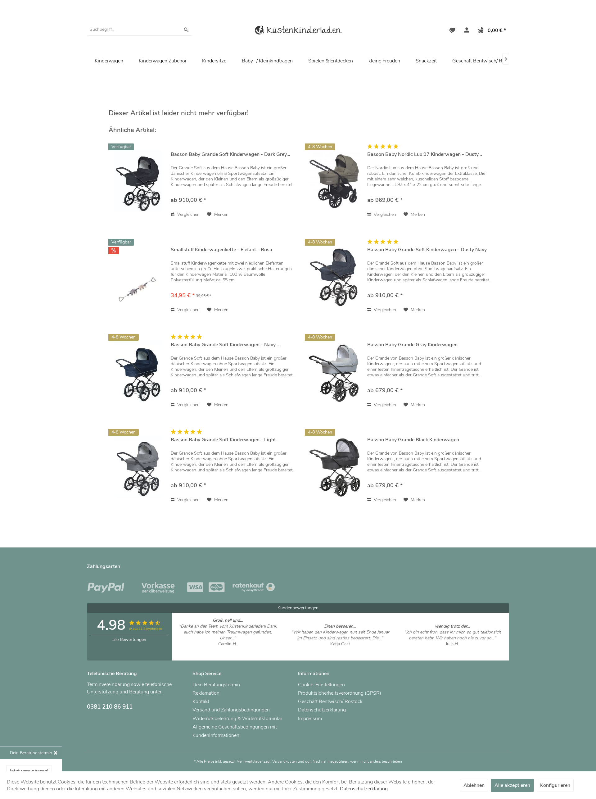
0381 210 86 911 (110, 707)
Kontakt (200, 701)
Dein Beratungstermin (216, 684)
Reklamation (205, 693)
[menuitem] (139, 29)
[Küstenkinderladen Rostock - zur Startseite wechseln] (298, 31)
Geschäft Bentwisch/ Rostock (484, 60)
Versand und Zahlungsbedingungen (231, 709)
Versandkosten (284, 761)
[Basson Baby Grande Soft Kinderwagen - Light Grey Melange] (138, 466)
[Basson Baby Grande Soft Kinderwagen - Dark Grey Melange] (138, 180)
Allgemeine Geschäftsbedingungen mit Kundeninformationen (234, 731)
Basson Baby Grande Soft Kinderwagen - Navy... (225, 345)
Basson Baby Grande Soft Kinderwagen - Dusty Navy (427, 250)
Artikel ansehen (228, 650)
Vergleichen (188, 214)
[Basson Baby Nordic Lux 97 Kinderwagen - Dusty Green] (334, 180)
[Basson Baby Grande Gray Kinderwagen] (334, 371)
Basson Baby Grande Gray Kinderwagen (412, 345)
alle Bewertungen (129, 639)
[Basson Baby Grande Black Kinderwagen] (334, 466)
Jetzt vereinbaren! (29, 771)
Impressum (310, 718)
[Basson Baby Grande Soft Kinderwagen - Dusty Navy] (334, 276)
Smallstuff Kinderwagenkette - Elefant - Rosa (221, 250)
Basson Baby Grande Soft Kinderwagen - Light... (225, 440)
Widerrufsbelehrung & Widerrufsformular (237, 718)
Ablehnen (474, 785)
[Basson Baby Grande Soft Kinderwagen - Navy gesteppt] (138, 371)
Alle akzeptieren (512, 785)
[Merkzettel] (452, 31)
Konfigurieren (555, 785)
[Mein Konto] (465, 31)
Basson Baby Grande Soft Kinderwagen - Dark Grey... (230, 154)
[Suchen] (186, 29)
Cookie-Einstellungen (321, 684)
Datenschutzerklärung (322, 709)
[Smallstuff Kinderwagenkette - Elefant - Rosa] (138, 276)
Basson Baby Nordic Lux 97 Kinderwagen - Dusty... (424, 154)
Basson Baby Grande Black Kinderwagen (413, 440)
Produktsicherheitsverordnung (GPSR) (339, 693)
